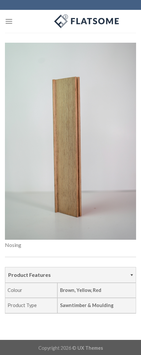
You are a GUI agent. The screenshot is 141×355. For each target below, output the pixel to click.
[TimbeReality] (70, 21)
